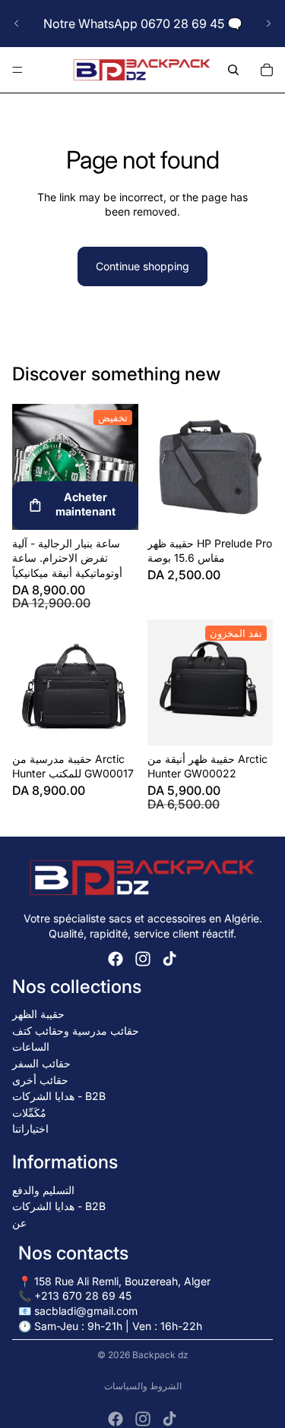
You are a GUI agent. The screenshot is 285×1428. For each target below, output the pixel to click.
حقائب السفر (41, 1063)
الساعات (30, 1046)
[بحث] (233, 70)
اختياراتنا (30, 1128)
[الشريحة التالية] (268, 23)
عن (19, 1222)
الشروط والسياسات (143, 1386)
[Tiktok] (169, 959)
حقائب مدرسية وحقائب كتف (75, 1030)
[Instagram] (143, 959)
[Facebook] (115, 959)
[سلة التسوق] (266, 70)
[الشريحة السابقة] (16, 23)
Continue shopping (142, 266)
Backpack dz (160, 1354)
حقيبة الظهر (38, 1013)
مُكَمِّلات (29, 1112)
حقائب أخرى (40, 1079)
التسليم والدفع (43, 1190)
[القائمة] (17, 69)
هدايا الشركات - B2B (59, 1095)
